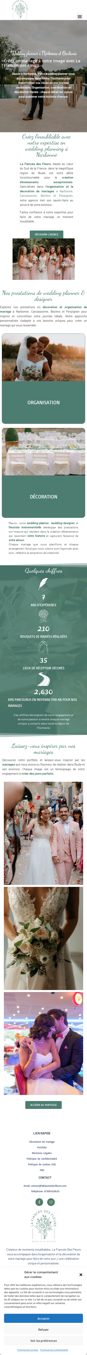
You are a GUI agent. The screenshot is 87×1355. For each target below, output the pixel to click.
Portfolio (42, 1147)
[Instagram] (51, 1202)
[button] (81, 1275)
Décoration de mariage (42, 1141)
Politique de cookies (27, 1349)
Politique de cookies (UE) (42, 1164)
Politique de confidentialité (54, 1349)
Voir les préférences (43, 1340)
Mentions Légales (42, 1153)
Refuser (43, 1329)
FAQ (42, 1170)
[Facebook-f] (39, 1202)
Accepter (43, 1318)
